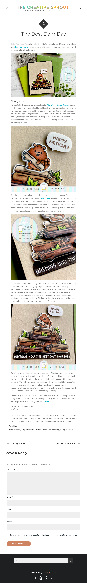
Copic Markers (28, 429)
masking (55, 429)
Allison (15, 426)
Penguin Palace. (22, 47)
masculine (47, 429)
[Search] (70, 560)
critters (38, 429)
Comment (11, 469)
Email (10, 509)
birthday (17, 429)
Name (10, 497)
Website (10, 521)
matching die (45, 198)
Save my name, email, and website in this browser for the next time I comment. (43, 535)
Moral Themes (51, 572)
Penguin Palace (66, 429)
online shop (49, 401)
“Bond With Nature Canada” (58, 105)
